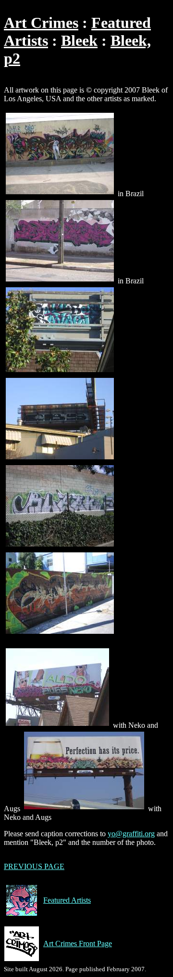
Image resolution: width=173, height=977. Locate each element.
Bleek (79, 40)
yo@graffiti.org (131, 834)
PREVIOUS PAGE (34, 866)
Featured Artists (67, 900)
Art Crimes (41, 22)
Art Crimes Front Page (77, 943)
